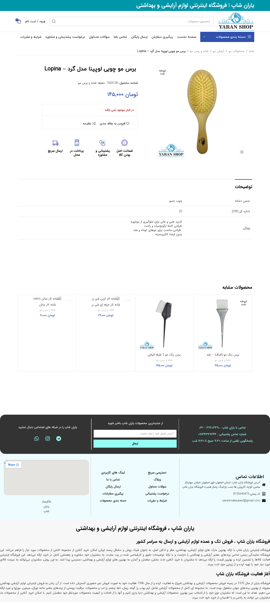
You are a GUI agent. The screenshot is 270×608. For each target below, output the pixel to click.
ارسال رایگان (113, 486)
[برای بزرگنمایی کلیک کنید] (242, 152)
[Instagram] (48, 439)
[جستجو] (54, 21)
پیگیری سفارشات (113, 493)
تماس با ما (113, 479)
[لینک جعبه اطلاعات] (124, 148)
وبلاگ (157, 479)
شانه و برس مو (199, 51)
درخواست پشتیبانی (157, 493)
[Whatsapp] (37, 439)
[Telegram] (59, 439)
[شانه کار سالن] (47, 299)
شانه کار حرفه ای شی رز (106, 304)
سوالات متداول (157, 486)
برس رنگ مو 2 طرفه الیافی (164, 354)
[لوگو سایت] (236, 21)
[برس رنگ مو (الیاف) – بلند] (223, 324)
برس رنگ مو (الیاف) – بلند (222, 354)
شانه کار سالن (47, 304)
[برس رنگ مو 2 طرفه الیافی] (164, 324)
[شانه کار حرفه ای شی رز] (106, 299)
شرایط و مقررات (157, 500)
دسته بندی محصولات (113, 500)
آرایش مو (218, 51)
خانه (251, 51)
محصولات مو (237, 51)
